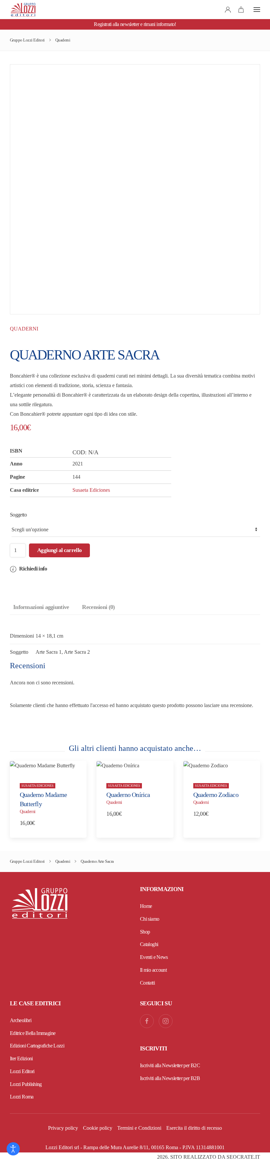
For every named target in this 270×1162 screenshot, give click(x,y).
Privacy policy (63, 1128)
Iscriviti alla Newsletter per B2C (170, 1065)
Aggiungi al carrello (59, 550)
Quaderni (24, 328)
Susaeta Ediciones (91, 490)
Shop (145, 932)
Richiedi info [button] (32, 569)
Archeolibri (20, 1020)
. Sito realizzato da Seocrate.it (208, 1157)
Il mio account (153, 970)
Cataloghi (149, 944)
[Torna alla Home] (23, 9)
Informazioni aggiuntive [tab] (41, 607)
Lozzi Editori (22, 1071)
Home (146, 906)
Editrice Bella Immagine (32, 1033)
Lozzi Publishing (26, 1084)
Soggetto (18, 514)
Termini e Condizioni (139, 1128)
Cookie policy (97, 1128)
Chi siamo (149, 919)
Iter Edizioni (21, 1058)
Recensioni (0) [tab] (98, 607)
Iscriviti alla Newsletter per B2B (170, 1078)
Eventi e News (154, 957)
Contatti (147, 983)
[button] (257, 9)
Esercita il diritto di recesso (194, 1128)
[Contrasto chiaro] (13, 1148)
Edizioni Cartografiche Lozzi (37, 1045)
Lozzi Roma (22, 1096)
